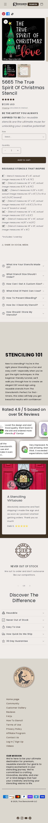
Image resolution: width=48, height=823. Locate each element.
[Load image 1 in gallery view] (9, 70)
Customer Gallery (16, 707)
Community (12, 703)
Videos (10, 746)
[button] (5, 4)
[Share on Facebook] (7, 14)
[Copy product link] (12, 14)
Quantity (6, 145)
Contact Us (12, 737)
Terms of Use (13, 724)
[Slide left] (18, 586)
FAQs (9, 716)
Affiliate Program (15, 733)
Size (4, 131)
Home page (12, 699)
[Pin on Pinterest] (3, 14)
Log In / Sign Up (14, 741)
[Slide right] (30, 586)
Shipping (5, 108)
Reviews (10, 712)
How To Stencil (14, 720)
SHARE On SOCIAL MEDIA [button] (16, 244)
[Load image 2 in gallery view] (24, 70)
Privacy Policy (14, 729)
